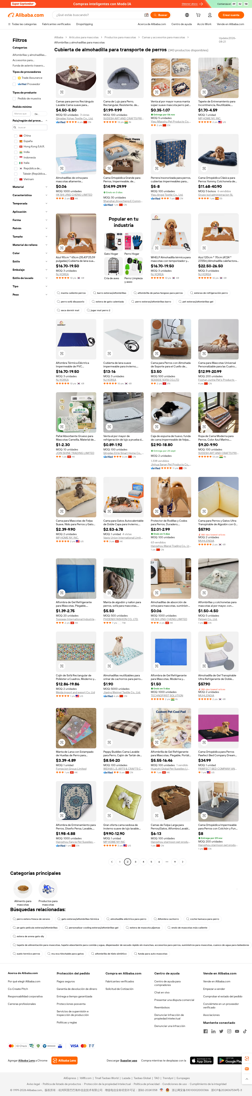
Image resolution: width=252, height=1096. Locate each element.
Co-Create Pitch (18, 988)
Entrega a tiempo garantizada (74, 996)
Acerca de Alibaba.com (23, 973)
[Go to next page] (182, 861)
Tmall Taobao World (107, 1078)
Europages (183, 1078)
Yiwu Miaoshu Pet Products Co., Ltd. (171, 121)
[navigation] (30, 450)
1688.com (86, 1078)
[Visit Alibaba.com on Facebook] (205, 1031)
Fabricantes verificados (120, 981)
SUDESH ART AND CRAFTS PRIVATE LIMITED (123, 118)
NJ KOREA (62, 274)
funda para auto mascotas (152, 953)
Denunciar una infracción (169, 1026)
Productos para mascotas (120, 37)
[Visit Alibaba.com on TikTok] (245, 1031)
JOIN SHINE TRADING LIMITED (75, 453)
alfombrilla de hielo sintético (111, 953)
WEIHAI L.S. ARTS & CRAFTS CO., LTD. (123, 768)
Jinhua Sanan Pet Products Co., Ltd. (171, 464)
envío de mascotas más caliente (189, 927)
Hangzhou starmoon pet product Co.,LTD (171, 841)
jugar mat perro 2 (100, 310)
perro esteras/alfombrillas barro (153, 301)
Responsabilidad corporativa (25, 996)
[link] (247, 1058)
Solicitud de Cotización (119, 988)
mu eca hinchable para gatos (67, 953)
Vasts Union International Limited (123, 537)
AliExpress (70, 1078)
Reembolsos (162, 1007)
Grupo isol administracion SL (215, 194)
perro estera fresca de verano (33, 919)
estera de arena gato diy (30, 936)
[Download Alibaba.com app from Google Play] (231, 1060)
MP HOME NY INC (114, 841)
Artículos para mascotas (84, 37)
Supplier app (128, 1060)
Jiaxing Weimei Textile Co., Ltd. (122, 692)
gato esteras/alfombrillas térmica (80, 919)
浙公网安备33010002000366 (190, 1090)
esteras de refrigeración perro (211, 293)
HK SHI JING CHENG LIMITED (74, 194)
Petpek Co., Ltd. (207, 619)
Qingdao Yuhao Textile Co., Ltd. (74, 118)
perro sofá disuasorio (72, 301)
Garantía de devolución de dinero (77, 988)
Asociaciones (211, 1014)
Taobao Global (142, 1078)
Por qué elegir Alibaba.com (24, 981)
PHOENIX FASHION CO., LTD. (120, 619)
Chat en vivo (162, 992)
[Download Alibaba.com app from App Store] (202, 1060)
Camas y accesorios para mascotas (163, 37)
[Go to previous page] (111, 861)
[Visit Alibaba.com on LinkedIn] (213, 1031)
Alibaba (58, 37)
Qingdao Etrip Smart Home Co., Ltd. (123, 453)
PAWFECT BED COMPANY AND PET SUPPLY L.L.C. (218, 768)
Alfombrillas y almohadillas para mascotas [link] (79, 42)
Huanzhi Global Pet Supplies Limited (171, 768)
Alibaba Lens (26, 1060)
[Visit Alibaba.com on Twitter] (221, 1031)
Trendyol (168, 1078)
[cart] (199, 15)
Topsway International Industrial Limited (76, 619)
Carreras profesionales (22, 1003)
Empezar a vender (214, 988)
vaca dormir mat (70, 310)
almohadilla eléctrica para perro (128, 919)
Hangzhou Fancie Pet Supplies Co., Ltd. (76, 841)
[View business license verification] (161, 1090)
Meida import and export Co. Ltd (75, 692)
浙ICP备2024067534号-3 (226, 1090)
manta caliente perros (73, 293)
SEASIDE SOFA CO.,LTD (165, 379)
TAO (156, 1078)
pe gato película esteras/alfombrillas (37, 927)
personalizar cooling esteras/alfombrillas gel (93, 927)
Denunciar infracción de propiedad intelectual (169, 1016)
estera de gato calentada (110, 301)
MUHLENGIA (206, 540)
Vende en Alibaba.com (216, 981)
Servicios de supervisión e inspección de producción (73, 1013)
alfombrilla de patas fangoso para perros (160, 293)
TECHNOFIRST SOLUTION (167, 695)
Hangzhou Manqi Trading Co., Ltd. (171, 546)
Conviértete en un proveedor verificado (221, 1005)
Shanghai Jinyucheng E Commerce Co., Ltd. (123, 201)
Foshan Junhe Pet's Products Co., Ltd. (218, 379)
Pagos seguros (66, 981)
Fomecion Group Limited (71, 768)
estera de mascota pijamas (145, 927)
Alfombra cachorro (168, 919)
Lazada (126, 1078)
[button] (146, 15)
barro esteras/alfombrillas (111, 293)
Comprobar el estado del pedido (222, 996)
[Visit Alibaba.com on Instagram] (229, 1031)
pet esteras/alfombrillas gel (198, 301)
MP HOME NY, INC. (209, 118)
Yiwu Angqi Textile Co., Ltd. (167, 194)
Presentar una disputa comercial (174, 999)
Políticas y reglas (67, 1022)
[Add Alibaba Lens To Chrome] (64, 1060)
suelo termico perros (28, 953)
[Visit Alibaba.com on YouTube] (237, 1031)
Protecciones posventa (71, 1003)
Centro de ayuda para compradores (167, 983)
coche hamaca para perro (204, 919)
